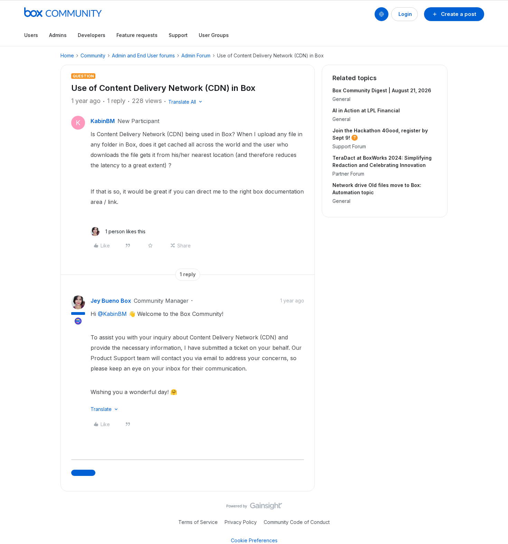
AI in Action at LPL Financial (366, 110)
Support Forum (349, 146)
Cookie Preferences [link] (254, 540)
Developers (91, 35)
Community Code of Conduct (297, 522)
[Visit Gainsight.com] (254, 508)
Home (67, 55)
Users (31, 35)
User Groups (214, 35)
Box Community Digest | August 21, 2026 (381, 90)
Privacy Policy (240, 522)
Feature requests (137, 35)
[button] (454, 14)
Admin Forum (195, 55)
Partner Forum (348, 174)
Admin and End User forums (143, 55)
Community (93, 55)
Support (178, 35)
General (341, 99)
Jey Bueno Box (111, 300)
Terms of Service (198, 522)
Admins (58, 35)
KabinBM (103, 121)
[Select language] (381, 14)
